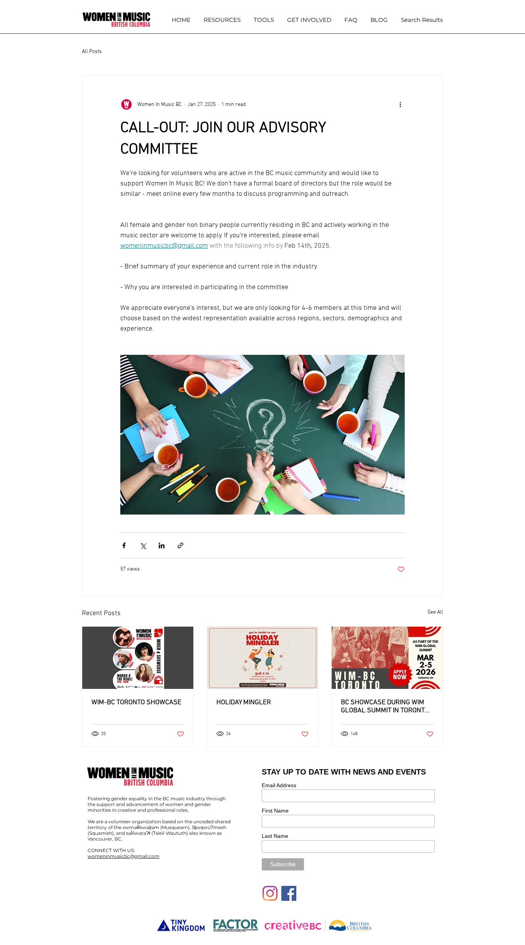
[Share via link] (180, 545)
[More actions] (400, 104)
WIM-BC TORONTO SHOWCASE (136, 702)
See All (435, 612)
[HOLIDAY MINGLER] (262, 658)
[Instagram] (269, 893)
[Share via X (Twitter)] (142, 545)
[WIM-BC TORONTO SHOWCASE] (137, 658)
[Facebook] (288, 893)
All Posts (92, 51)
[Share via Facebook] (124, 545)
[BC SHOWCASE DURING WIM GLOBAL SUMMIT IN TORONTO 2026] (387, 658)
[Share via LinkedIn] (161, 545)
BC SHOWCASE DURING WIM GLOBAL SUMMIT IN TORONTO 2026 (385, 706)
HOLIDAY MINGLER (243, 702)
